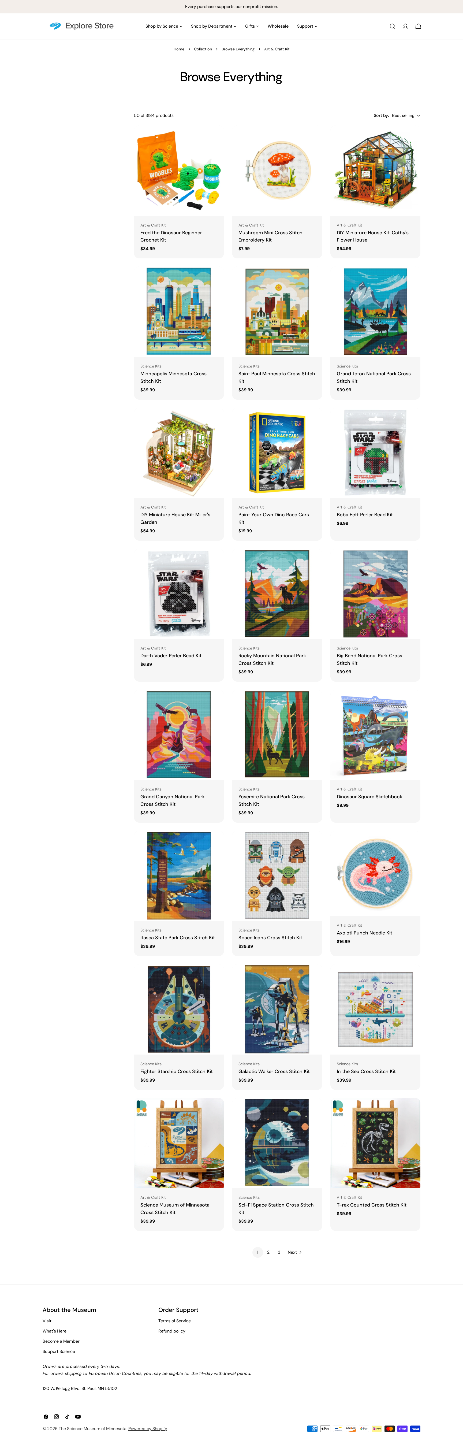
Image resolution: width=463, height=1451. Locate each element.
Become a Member (61, 1341)
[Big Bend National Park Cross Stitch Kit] (375, 594)
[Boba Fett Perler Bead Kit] (375, 453)
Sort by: (381, 115)
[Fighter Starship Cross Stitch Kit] (179, 1009)
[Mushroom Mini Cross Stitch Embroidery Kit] (277, 170)
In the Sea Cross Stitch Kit (366, 1071)
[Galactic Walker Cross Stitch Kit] (277, 1009)
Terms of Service (174, 1321)
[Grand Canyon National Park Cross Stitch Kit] (179, 735)
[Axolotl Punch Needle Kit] (375, 873)
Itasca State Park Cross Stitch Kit (177, 937)
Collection (203, 49)
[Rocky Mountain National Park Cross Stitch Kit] (277, 594)
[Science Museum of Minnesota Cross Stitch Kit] (179, 1143)
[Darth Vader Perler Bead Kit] (179, 594)
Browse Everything (238, 49)
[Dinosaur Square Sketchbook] (375, 735)
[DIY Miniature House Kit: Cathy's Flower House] (375, 170)
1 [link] (257, 1252)
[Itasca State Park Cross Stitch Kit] (179, 876)
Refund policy (171, 1331)
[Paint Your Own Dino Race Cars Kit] (277, 453)
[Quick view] (216, 137)
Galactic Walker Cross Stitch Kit (274, 1071)
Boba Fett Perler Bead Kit (365, 514)
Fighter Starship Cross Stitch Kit (176, 1071)
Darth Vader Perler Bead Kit (170, 655)
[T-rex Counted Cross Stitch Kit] (375, 1143)
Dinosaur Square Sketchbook (369, 796)
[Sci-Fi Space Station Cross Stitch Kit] (277, 1143)
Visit (47, 1321)
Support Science (59, 1351)
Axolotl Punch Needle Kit (364, 933)
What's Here (54, 1331)
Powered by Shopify (147, 1428)
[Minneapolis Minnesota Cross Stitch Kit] (179, 311)
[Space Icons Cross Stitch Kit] (277, 876)
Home (179, 49)
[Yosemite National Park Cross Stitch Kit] (277, 735)
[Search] (392, 26)
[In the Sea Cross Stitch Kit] (375, 1009)
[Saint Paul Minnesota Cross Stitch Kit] (277, 311)
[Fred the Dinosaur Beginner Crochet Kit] (179, 170)
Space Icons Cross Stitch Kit (270, 937)
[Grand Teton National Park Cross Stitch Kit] (375, 311)
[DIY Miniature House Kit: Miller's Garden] (179, 453)
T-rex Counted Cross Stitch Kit (371, 1205)
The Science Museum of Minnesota (92, 1428)
